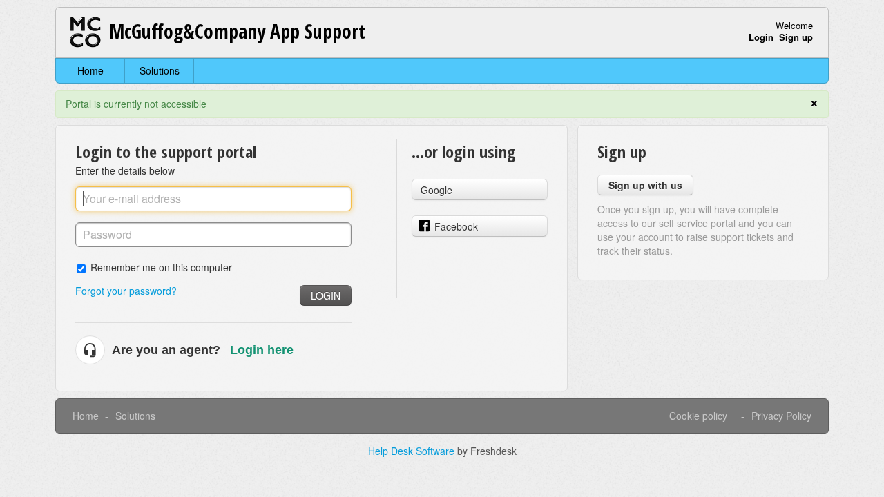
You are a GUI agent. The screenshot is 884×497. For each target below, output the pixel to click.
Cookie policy (698, 415)
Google (436, 190)
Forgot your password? (126, 291)
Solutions (160, 70)
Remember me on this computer (161, 266)
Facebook (456, 226)
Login (325, 295)
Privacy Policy (781, 415)
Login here (262, 350)
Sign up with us (645, 185)
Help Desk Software (412, 451)
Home (90, 70)
